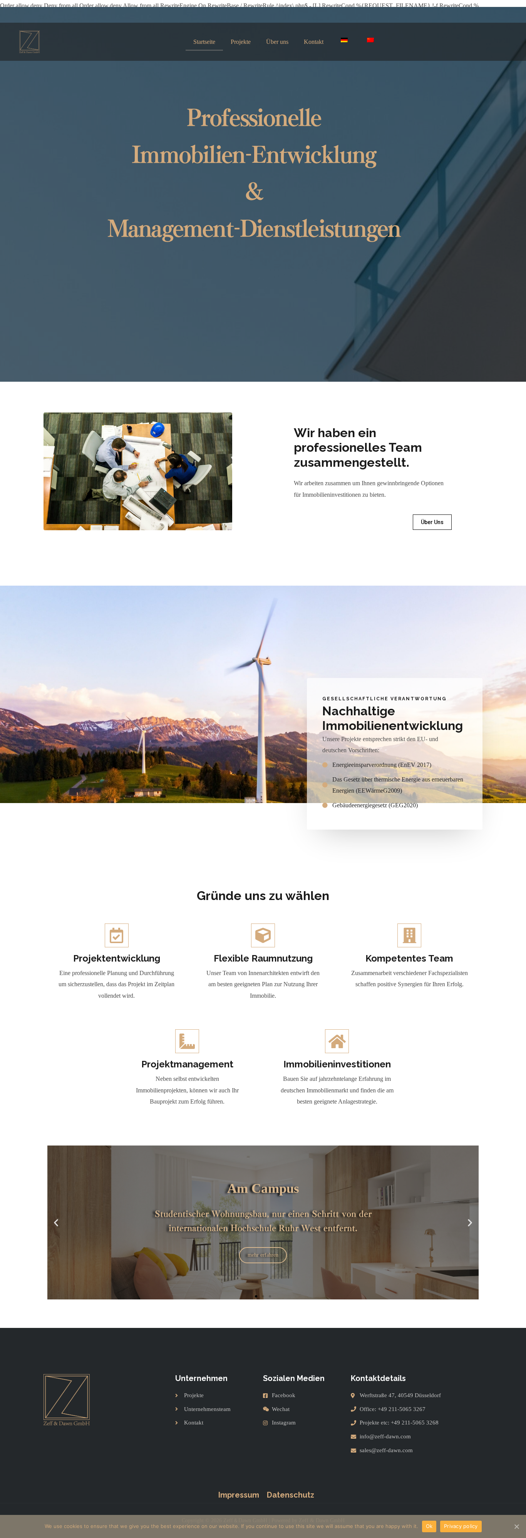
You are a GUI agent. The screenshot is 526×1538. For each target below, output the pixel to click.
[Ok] (516, 1526)
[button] (432, 522)
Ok (429, 1526)
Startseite (204, 41)
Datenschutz (290, 1495)
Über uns (277, 41)
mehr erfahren (263, 1255)
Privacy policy (461, 1526)
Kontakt (313, 41)
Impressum (238, 1495)
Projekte (241, 41)
